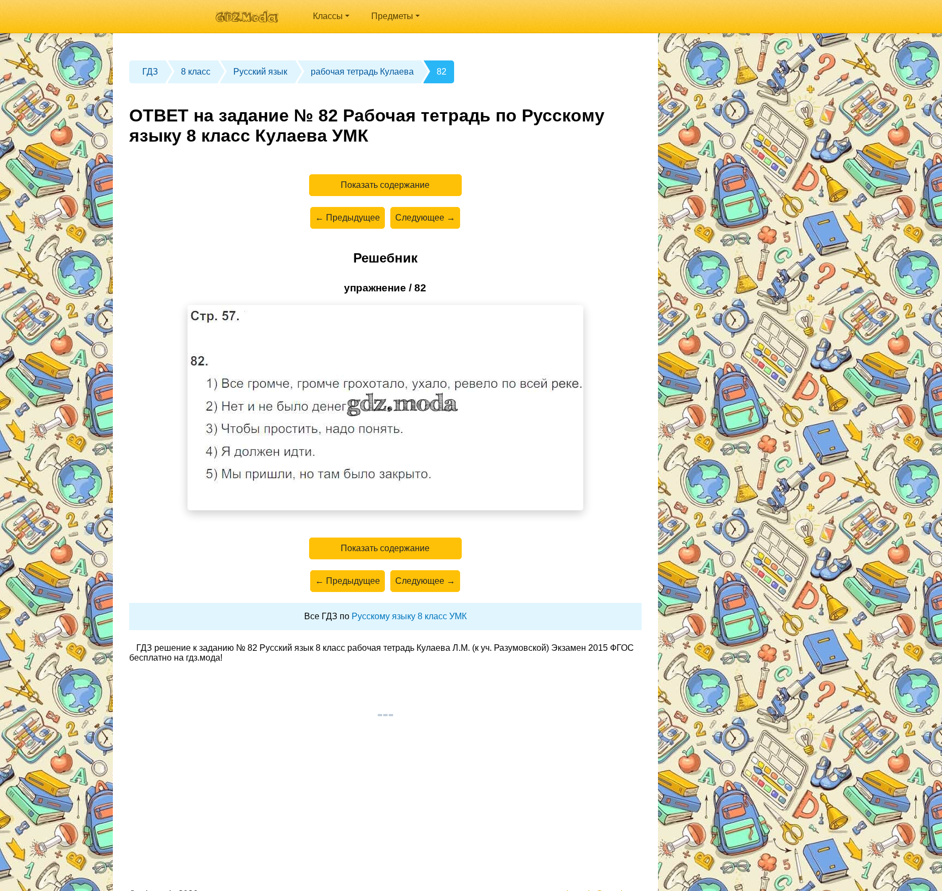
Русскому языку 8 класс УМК (409, 616)
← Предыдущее (347, 217)
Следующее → (425, 217)
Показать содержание (385, 185)
